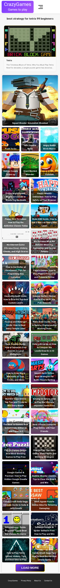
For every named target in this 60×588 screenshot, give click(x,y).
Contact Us (48, 581)
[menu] (41, 6)
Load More (30, 567)
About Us (37, 581)
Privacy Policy (26, 581)
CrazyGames (13, 581)
